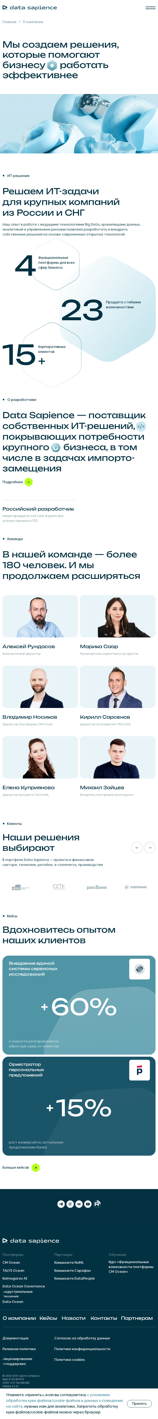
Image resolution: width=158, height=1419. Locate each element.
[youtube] (88, 1204)
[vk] (79, 1204)
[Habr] (70, 1204)
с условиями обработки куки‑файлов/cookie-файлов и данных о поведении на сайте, (64, 1401)
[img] (79, 1005)
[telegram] (61, 1204)
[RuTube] (97, 1204)
